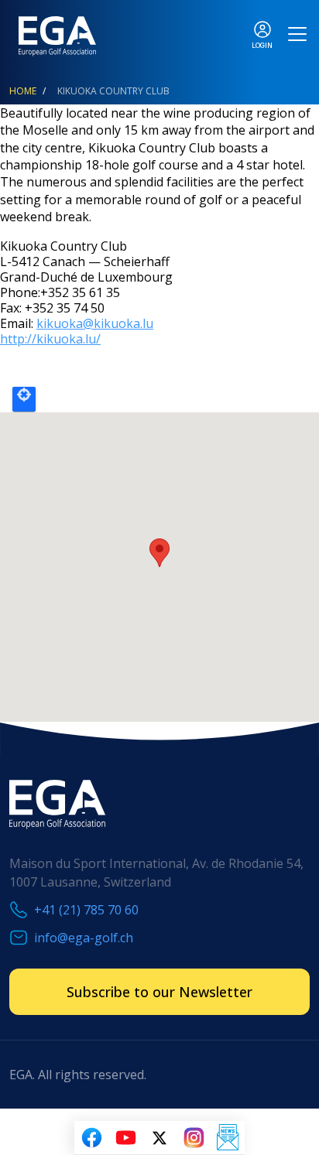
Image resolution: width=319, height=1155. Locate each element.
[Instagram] (194, 1138)
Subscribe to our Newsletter (159, 991)
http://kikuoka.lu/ (50, 338)
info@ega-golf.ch (83, 937)
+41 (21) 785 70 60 (86, 909)
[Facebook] (91, 1138)
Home (22, 90)
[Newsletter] (228, 1138)
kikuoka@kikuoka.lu (94, 323)
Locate (24, 399)
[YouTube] (125, 1138)
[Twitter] (159, 1138)
